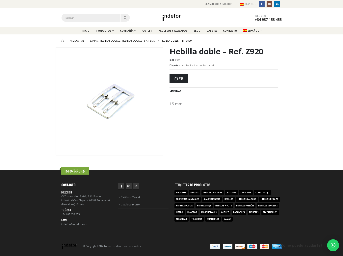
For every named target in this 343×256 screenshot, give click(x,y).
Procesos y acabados (172, 30)
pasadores (239, 212)
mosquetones (209, 212)
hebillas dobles (198, 65)
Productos (103, 30)
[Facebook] (261, 4)
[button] (333, 245)
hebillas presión (245, 205)
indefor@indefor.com (74, 224)
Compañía (126, 30)
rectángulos (270, 212)
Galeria (212, 30)
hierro (179, 212)
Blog (197, 30)
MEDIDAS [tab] (175, 91)
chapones (246, 192)
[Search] (125, 18)
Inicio (86, 30)
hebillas (185, 65)
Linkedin (136, 186)
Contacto (230, 30)
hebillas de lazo (269, 199)
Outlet (147, 30)
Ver (181, 78)
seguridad (181, 219)
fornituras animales (187, 199)
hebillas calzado (247, 199)
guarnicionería (211, 199)
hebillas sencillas (268, 205)
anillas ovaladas (212, 192)
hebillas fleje (204, 205)
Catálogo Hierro (130, 204)
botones (231, 192)
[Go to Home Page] (62, 41)
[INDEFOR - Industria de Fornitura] (172, 18)
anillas (194, 192)
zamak (210, 65)
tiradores (196, 219)
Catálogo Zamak (131, 197)
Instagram (129, 186)
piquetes (253, 212)
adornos (181, 192)
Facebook (121, 186)
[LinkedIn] (277, 4)
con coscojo (262, 192)
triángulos (213, 219)
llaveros (192, 212)
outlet (225, 212)
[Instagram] (269, 4)
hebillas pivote (223, 205)
